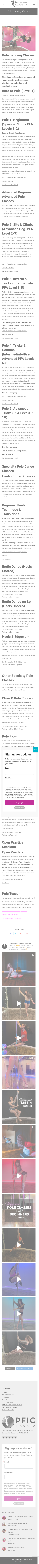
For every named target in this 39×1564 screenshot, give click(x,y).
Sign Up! (19, 803)
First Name (9, 778)
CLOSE (35, 749)
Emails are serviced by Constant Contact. (15, 797)
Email (7, 768)
